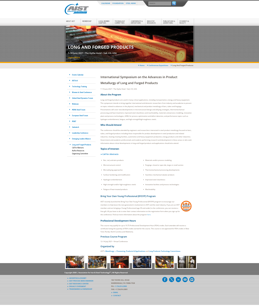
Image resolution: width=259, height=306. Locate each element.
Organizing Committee (80, 153)
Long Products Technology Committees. (165, 251)
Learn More (74, 57)
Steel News (131, 3)
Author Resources (78, 150)
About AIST (70, 21)
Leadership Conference (80, 133)
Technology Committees (120, 22)
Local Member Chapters (103, 22)
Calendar (105, 3)
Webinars (75, 104)
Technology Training (79, 86)
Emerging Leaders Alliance (81, 139)
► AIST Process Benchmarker (80, 281)
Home (142, 65)
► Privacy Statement (76, 286)
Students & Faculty (184, 22)
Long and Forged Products (81, 145)
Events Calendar (77, 75)
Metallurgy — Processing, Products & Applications (125, 251)
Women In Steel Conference (82, 92)
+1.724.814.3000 (120, 286)
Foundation (118, 3)
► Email (114, 292)
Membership (86, 21)
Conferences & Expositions (137, 22)
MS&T (74, 121)
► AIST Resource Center (77, 284)
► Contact (116, 295)
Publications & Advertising (169, 22)
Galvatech (75, 127)
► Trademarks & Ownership (79, 289)
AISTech (75, 80)
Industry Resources (151, 22)
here (149, 214)
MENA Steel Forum (78, 110)
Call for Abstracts (78, 148)
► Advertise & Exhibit (76, 278)
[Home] (76, 9)
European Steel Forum (80, 115)
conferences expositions (158, 65)
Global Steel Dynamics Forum (82, 98)
